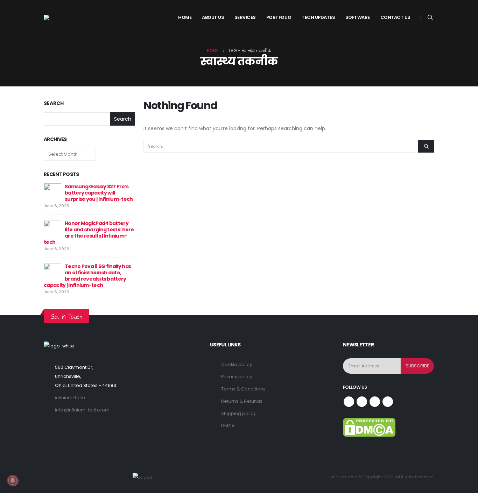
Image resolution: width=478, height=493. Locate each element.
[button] (430, 17)
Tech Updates (318, 17)
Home (184, 17)
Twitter (362, 401)
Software (357, 17)
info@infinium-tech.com (82, 410)
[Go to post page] (52, 191)
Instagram (375, 401)
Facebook (349, 401)
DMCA (227, 426)
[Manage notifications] (12, 480)
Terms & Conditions (243, 389)
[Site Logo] (70, 17)
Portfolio (278, 17)
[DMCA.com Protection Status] (369, 427)
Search (54, 103)
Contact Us (395, 17)
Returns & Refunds (241, 401)
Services (245, 17)
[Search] (426, 146)
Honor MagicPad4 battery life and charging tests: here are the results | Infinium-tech (89, 233)
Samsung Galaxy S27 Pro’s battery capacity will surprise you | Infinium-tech (99, 193)
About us (213, 17)
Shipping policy (238, 413)
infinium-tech (70, 398)
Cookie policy (236, 364)
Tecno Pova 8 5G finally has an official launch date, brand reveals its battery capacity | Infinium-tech (87, 276)
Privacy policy (236, 377)
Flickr (387, 401)
